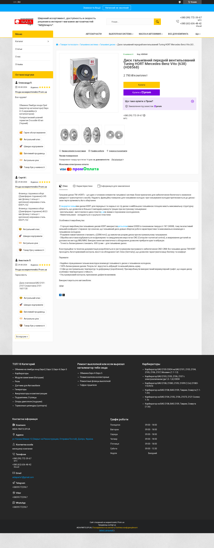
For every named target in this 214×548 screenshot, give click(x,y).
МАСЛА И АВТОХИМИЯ (150, 34)
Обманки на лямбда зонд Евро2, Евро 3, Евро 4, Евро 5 (41, 369)
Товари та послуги (69, 45)
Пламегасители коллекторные (94, 377)
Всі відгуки (21, 336)
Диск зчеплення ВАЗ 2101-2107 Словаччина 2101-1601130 (32, 286)
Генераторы (20, 389)
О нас (18, 56)
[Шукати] (157, 21)
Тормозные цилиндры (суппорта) (31, 405)
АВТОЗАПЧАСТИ (94, 34)
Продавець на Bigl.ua (107, 525)
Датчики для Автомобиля (27, 385)
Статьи (18, 49)
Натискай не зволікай (117, 7)
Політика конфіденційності (126, 528)
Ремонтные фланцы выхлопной (95, 381)
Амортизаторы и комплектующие (31, 393)
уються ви (123, 226)
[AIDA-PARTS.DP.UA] (24, 22)
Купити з (136, 92)
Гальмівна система (89, 45)
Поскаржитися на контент (103, 528)
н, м (102, 212)
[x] (63, 295)
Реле (17, 381)
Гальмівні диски (107, 45)
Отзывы (19, 64)
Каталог (19, 41)
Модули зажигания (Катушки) (29, 377)
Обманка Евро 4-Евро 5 (91, 373)
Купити (141, 85)
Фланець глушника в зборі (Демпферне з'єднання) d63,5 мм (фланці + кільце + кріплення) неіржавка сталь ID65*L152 (33, 214)
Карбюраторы (22, 373)
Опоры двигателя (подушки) (28, 401)
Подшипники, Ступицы (26, 397)
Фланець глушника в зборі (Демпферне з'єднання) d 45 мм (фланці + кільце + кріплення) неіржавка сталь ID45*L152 (32, 199)
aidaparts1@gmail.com (23, 477)
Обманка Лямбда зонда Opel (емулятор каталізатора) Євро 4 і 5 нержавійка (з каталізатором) (33, 109)
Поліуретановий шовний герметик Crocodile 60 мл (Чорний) (31, 120)
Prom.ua (121, 522)
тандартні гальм (68, 206)
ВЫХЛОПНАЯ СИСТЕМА (120, 34)
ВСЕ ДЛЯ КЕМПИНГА (178, 34)
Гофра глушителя (88, 385)
